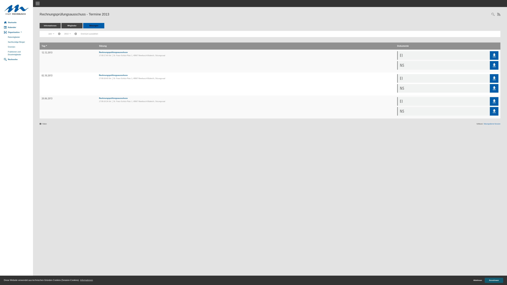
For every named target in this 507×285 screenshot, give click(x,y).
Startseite (12, 22)
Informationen (50, 26)
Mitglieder (71, 26)
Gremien (11, 47)
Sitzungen (93, 26)
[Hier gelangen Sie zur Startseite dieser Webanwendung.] (16, 10)
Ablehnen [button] (477, 280)
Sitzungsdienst (492, 124)
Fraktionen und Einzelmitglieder (14, 53)
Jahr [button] (50, 34)
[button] (16, 32)
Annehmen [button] (494, 280)
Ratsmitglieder (14, 37)
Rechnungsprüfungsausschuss (113, 52)
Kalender (12, 27)
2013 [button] (66, 34)
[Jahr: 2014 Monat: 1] (76, 34)
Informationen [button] (86, 280)
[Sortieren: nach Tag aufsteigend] (46, 46)
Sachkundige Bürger (16, 42)
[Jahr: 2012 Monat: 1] (59, 34)
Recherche (13, 59)
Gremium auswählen (89, 34)
